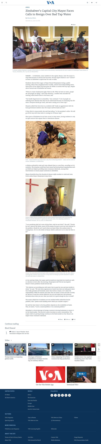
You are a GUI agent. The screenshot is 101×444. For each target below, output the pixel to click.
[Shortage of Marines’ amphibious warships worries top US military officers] (39, 349)
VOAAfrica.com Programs (12, 429)
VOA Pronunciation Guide (81, 440)
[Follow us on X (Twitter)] (55, 395)
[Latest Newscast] (96, 2)
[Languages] (87, 2)
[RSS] (66, 395)
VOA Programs (9, 417)
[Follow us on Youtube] (59, 395)
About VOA (8, 440)
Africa (28, 7)
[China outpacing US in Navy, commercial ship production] (62, 349)
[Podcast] (69, 395)
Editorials (54, 429)
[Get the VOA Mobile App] (50, 374)
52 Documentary (55, 420)
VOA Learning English (34, 429)
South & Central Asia (33, 409)
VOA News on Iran (33, 420)
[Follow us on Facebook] (51, 395)
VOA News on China (56, 417)
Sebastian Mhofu (31, 18)
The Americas (31, 397)
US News (7, 394)
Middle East (31, 406)
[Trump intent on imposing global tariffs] (15, 349)
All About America (10, 397)
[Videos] (92, 2)
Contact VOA (54, 437)
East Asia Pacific (32, 400)
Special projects (9, 420)
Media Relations (55, 440)
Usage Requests (78, 437)
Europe (30, 403)
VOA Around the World (34, 440)
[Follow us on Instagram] (62, 395)
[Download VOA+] (81, 374)
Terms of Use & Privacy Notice (13, 437)
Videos (76, 417)
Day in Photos (32, 417)
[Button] (73, 24)
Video (7, 340)
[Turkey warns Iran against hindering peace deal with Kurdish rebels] (85, 349)
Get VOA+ (30, 437)
